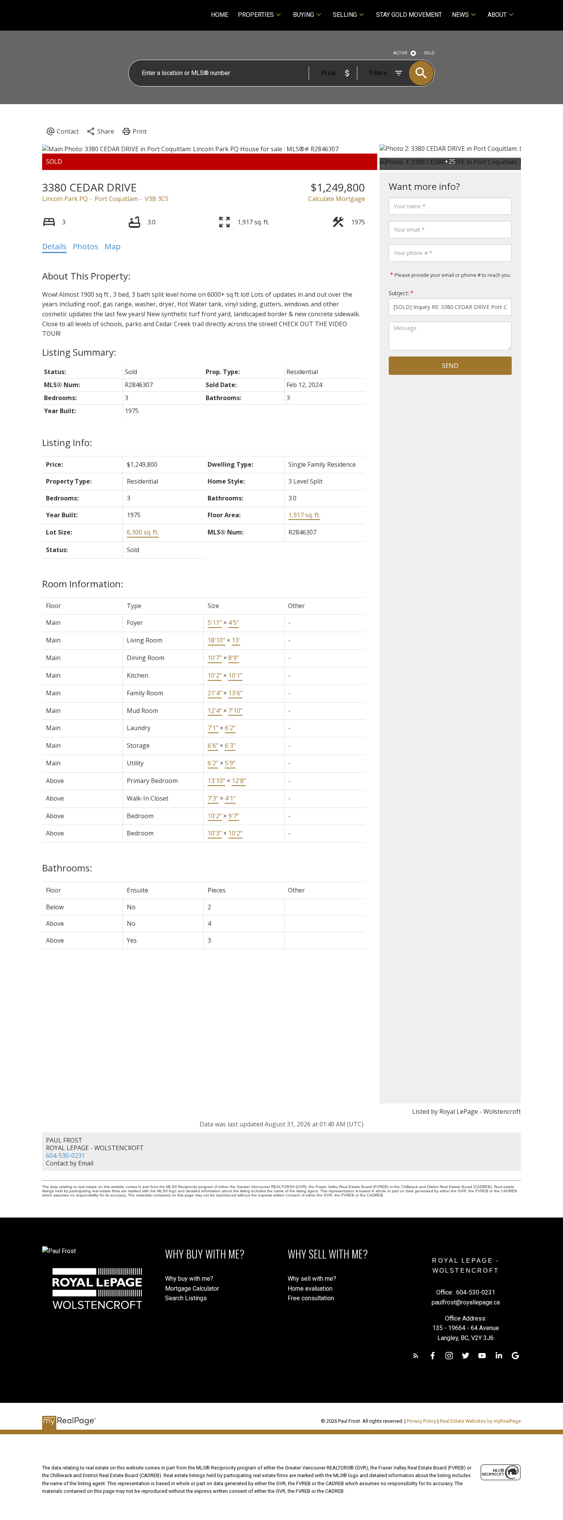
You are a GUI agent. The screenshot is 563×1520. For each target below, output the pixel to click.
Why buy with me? (189, 1278)
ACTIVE (400, 53)
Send (450, 365)
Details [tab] (54, 246)
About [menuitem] (497, 14)
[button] (415, 1355)
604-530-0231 (65, 1155)
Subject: (399, 293)
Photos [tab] (85, 246)
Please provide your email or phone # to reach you (451, 274)
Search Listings (186, 1298)
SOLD (429, 53)
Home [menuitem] (219, 14)
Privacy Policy (421, 1421)
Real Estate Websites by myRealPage (480, 1421)
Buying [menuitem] (303, 14)
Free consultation (311, 1298)
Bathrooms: (67, 867)
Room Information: (82, 583)
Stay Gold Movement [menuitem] (409, 14)
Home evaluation (310, 1288)
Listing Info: (67, 442)
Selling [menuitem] (345, 14)
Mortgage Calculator (192, 1288)
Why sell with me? (312, 1278)
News (460, 14)
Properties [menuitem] (256, 14)
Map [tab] (113, 246)
